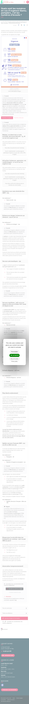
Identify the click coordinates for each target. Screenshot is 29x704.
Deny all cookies (14, 358)
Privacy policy (14, 361)
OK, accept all (15, 355)
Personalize (14, 351)
